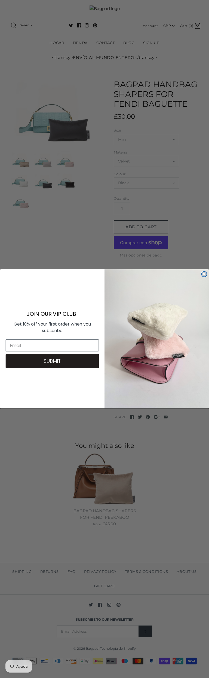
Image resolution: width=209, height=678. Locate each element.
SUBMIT (52, 361)
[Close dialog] (204, 274)
